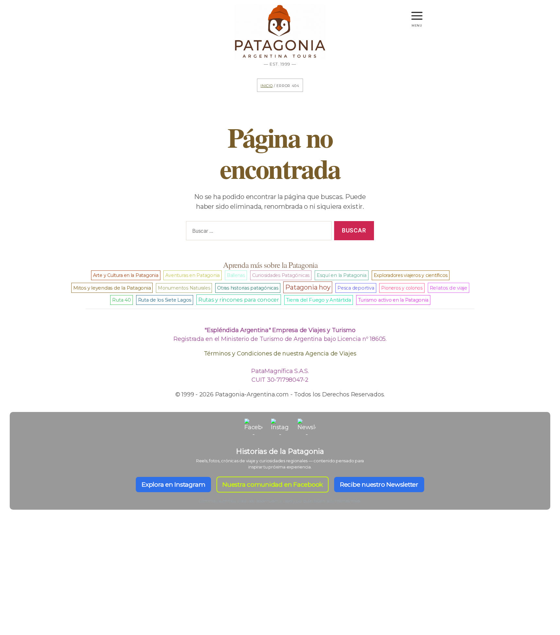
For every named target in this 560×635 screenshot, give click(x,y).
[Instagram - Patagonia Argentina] (280, 427)
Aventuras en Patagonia (192, 275)
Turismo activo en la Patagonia (393, 300)
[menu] (417, 13)
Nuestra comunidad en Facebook (272, 484)
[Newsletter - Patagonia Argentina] (307, 427)
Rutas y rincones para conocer (238, 299)
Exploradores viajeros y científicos (411, 275)
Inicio (267, 85)
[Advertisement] (280, 583)
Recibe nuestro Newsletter (379, 484)
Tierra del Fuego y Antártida (318, 300)
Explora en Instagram (173, 484)
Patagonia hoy (307, 287)
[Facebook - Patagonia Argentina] (253, 427)
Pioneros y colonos (402, 288)
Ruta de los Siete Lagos (164, 300)
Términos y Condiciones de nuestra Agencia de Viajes (280, 353)
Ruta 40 (121, 300)
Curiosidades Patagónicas (280, 275)
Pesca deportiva (355, 288)
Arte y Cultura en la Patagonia (125, 275)
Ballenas (236, 275)
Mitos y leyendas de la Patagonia (112, 288)
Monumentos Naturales (184, 288)
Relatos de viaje (448, 288)
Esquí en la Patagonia (342, 275)
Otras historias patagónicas (247, 288)
